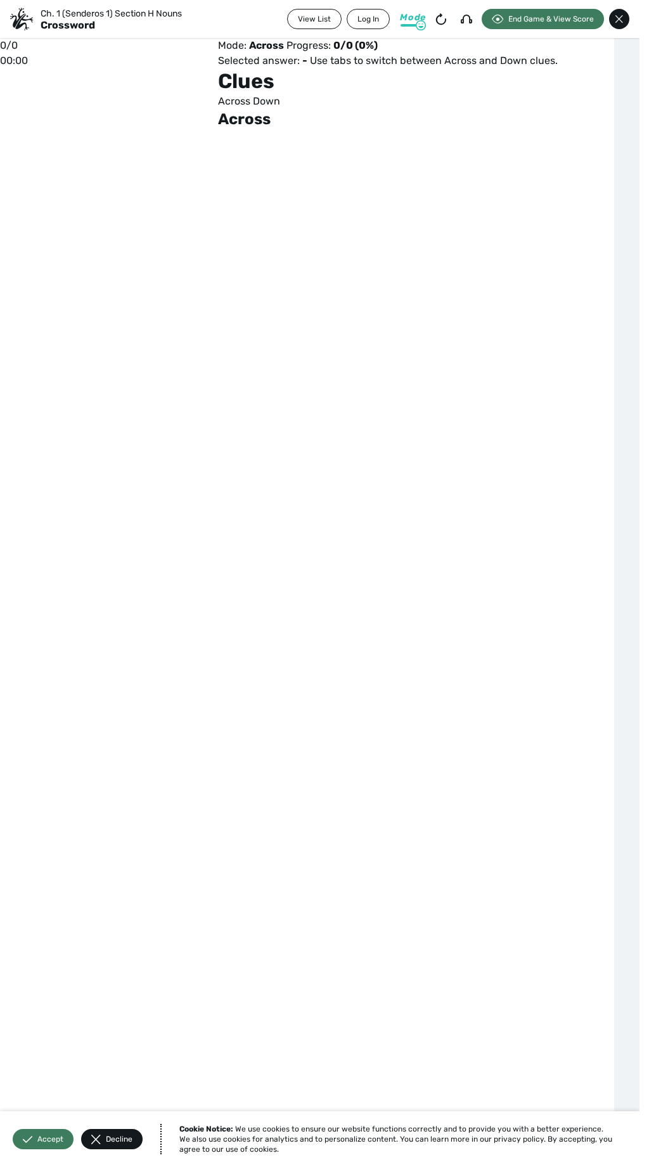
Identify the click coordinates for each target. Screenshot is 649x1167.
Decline (119, 1139)
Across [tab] (234, 101)
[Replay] (441, 19)
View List (314, 19)
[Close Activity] (619, 19)
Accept (50, 1139)
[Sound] (466, 19)
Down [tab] (266, 101)
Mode (413, 17)
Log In (368, 19)
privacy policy (519, 1139)
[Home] (21, 19)
